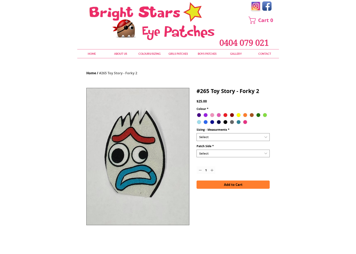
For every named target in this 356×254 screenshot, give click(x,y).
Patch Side (205, 146)
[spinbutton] (206, 170)
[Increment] (212, 170)
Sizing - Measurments (213, 130)
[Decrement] (199, 170)
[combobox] (233, 137)
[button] (262, 20)
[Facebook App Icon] (267, 6)
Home (91, 73)
